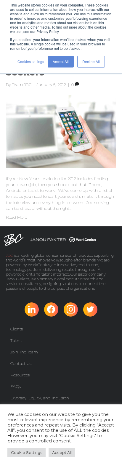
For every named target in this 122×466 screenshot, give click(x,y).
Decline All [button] (91, 61)
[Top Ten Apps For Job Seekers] (61, 131)
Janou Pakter (17, 278)
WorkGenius (39, 264)
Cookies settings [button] (30, 61)
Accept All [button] (61, 61)
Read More (16, 217)
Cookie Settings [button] (26, 452)
